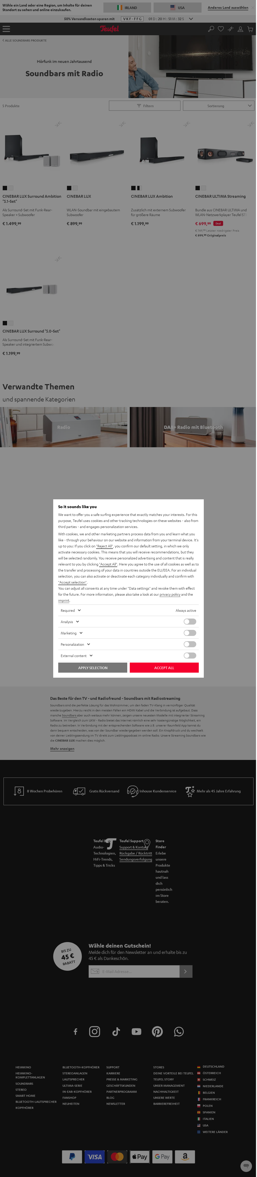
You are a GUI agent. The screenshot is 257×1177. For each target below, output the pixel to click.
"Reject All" (104, 546)
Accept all (164, 667)
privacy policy (170, 594)
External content (74, 655)
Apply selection (92, 667)
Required (68, 610)
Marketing (69, 633)
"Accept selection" (72, 582)
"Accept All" (108, 564)
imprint (63, 600)
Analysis (67, 621)
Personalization (72, 644)
